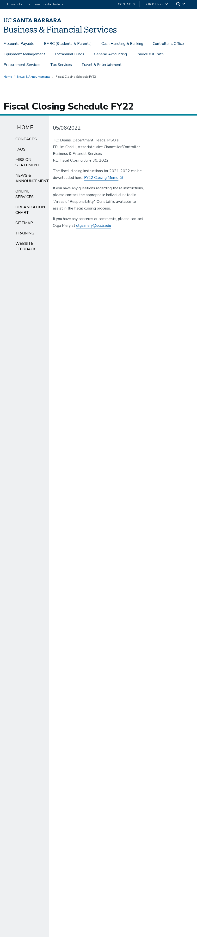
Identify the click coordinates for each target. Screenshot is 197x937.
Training (24, 233)
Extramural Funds (69, 54)
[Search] (181, 4)
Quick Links (153, 4)
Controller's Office (168, 43)
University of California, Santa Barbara (35, 4)
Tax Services (61, 64)
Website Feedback (25, 246)
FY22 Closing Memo (101, 177)
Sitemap (24, 223)
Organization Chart (30, 209)
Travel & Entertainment (101, 64)
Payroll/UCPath (150, 54)
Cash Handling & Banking (122, 43)
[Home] (60, 31)
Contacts (126, 4)
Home (8, 77)
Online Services (24, 194)
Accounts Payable (19, 43)
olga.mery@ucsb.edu (93, 225)
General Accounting (110, 54)
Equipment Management (24, 54)
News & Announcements (33, 77)
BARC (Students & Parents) (68, 43)
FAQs (20, 149)
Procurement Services (22, 64)
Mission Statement (27, 162)
